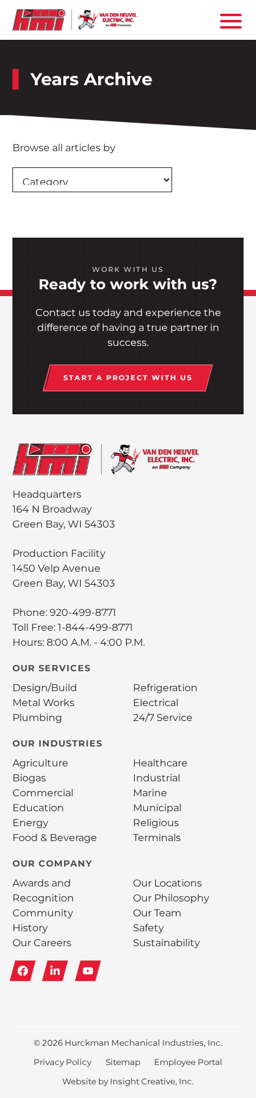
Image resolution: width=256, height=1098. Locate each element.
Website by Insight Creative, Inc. (128, 1081)
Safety (148, 928)
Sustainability (166, 943)
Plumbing (37, 717)
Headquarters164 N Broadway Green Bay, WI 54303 (63, 509)
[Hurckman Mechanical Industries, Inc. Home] (74, 19)
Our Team (157, 913)
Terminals (157, 838)
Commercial (42, 793)
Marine (150, 793)
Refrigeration (165, 688)
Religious (156, 823)
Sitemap (123, 1062)
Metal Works (43, 703)
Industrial (156, 778)
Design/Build (44, 688)
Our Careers (41, 943)
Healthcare (160, 763)
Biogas (29, 778)
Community (42, 913)
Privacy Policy (62, 1062)
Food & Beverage (54, 838)
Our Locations (167, 883)
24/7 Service (163, 717)
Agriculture (40, 763)
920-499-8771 (83, 612)
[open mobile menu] (229, 20)
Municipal (157, 808)
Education (38, 808)
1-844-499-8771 (95, 627)
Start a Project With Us (128, 377)
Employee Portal (188, 1062)
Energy (30, 823)
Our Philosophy (171, 898)
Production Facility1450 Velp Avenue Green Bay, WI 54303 (63, 568)
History (30, 928)
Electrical (155, 703)
